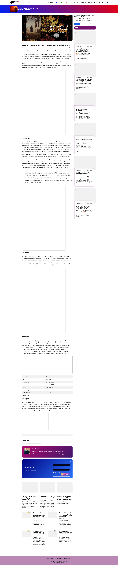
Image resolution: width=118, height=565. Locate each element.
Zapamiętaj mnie (57, 472)
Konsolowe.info (64, 561)
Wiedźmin (39, 443)
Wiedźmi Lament (34, 443)
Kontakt (61, 558)
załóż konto (33, 470)
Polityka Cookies (67, 558)
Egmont (37, 169)
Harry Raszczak (70, 47)
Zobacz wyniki (93, 23)
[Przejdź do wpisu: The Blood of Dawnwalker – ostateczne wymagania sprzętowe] (14, 9)
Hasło (54, 467)
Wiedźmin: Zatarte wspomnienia (58, 63)
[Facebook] (99, 2)
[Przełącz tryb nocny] (107, 2)
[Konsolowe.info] (15, 2)
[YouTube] (102, 2)
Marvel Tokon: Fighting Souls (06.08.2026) (84, 20)
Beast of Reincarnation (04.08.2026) (83, 18)
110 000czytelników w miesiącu (26, 2)
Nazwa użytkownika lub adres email (59, 463)
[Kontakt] (94, 2)
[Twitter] (97, 2)
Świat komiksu (28, 443)
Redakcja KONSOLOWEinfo (52, 558)
